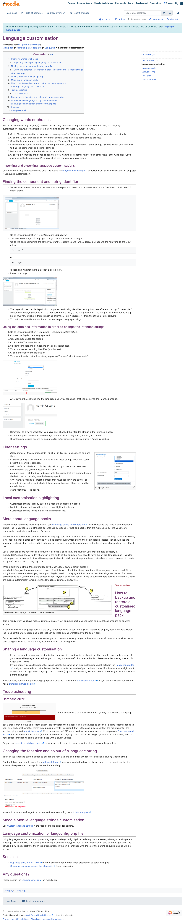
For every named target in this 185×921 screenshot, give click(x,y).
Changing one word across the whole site (31, 866)
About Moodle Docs (20, 919)
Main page (12, 13)
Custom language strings (20, 825)
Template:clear (122, 585)
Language (50, 47)
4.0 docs (105, 19)
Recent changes (81, 13)
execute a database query (28, 743)
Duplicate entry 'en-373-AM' (24, 862)
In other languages (35, 901)
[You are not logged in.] (179, 13)
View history (175, 19)
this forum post (81, 812)
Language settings (150, 60)
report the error (31, 731)
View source (158, 19)
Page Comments (138, 19)
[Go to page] (164, 12)
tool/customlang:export (74, 170)
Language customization (29, 44)
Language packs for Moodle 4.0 (68, 524)
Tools (13, 901)
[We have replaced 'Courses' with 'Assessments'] (30, 415)
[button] (181, 3)
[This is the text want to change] (32, 213)
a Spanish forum (51, 762)
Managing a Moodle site (29, 47)
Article (122, 19)
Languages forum (31, 880)
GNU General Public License (38, 915)
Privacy (6, 919)
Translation (146, 76)
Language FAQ (148, 72)
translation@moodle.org (21, 683)
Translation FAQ (149, 79)
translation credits (86, 680)
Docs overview (57, 13)
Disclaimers (36, 919)
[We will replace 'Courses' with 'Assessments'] (30, 377)
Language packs (149, 68)
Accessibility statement (53, 919)
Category (8, 890)
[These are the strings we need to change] (30, 291)
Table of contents (34, 13)
